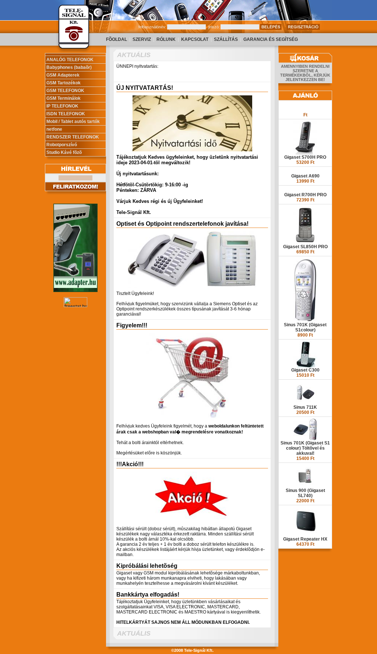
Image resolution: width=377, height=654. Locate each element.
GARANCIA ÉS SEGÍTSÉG (270, 39)
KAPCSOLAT (194, 39)
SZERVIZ (142, 39)
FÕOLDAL (116, 39)
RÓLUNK (166, 39)
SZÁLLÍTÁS (226, 39)
